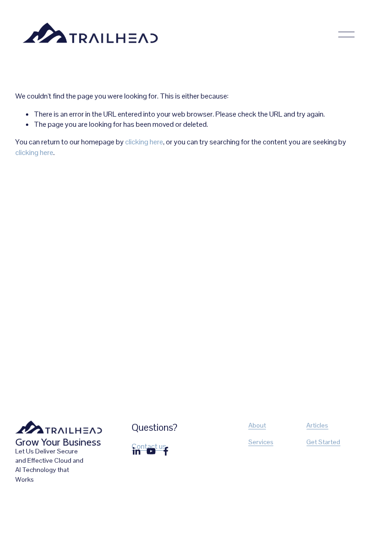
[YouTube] (151, 451)
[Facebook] (166, 451)
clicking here (144, 142)
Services (260, 442)
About (257, 425)
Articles (317, 425)
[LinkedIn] (136, 451)
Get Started (323, 442)
